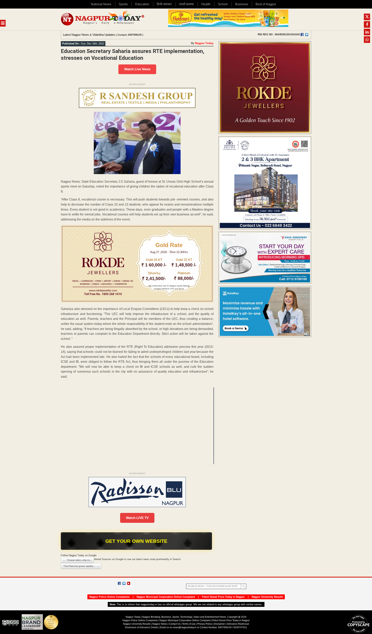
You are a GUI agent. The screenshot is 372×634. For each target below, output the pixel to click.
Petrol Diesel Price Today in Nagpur (223, 596)
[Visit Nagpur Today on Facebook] (302, 34)
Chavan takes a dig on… (77, 560)
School (223, 4)
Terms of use (188, 624)
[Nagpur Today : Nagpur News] (103, 19)
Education (142, 4)
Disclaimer (220, 624)
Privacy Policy (204, 624)
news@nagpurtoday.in (184, 627)
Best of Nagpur (266, 4)
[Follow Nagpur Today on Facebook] (119, 583)
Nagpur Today (204, 43)
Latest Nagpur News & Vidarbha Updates (89, 34)
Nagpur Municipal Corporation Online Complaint (166, 596)
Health (205, 4)
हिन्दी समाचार (164, 4)
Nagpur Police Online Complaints (109, 596)
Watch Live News (137, 69)
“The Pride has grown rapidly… (81, 566)
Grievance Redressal (238, 624)
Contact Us (174, 624)
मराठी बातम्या (186, 4)
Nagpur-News (159, 624)
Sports (123, 4)
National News (101, 4)
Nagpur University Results (267, 596)
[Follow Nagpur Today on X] (124, 583)
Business (241, 4)
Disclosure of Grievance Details (141, 627)
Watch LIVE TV (137, 518)
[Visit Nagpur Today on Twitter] (306, 34)
